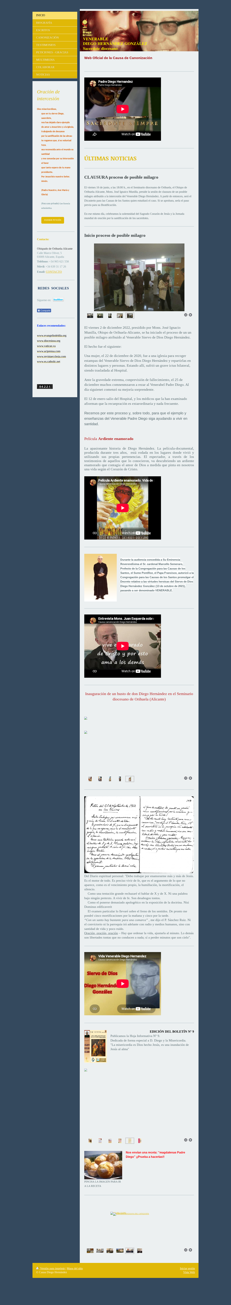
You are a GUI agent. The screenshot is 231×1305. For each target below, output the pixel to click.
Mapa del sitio (75, 1268)
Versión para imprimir (52, 1268)
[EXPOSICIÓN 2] (110, 1250)
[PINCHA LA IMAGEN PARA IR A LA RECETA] (103, 1165)
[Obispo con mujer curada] (100, 315)
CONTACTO (54, 271)
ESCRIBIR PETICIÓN (52, 220)
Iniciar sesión (187, 1268)
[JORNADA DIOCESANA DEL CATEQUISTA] (139, 1223)
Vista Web (189, 1272)
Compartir (45, 310)
